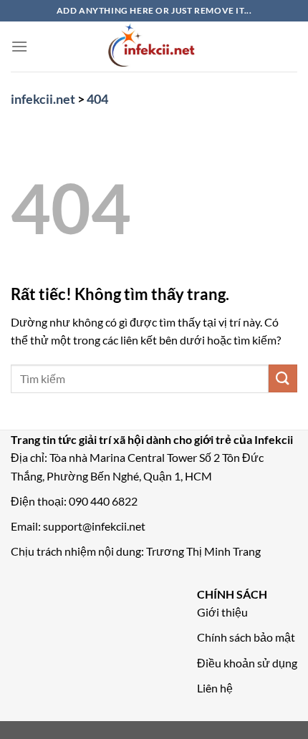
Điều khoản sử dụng (247, 663)
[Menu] (19, 46)
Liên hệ (215, 688)
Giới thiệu (222, 612)
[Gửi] (283, 378)
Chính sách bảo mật (246, 637)
